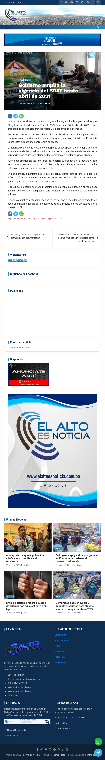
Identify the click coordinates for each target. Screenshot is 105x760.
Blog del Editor (62, 640)
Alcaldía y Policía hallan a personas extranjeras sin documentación (27, 236)
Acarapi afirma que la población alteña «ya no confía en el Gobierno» (25, 558)
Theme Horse (58, 755)
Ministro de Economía (37, 219)
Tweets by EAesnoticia (19, 347)
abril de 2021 (22, 219)
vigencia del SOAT (55, 219)
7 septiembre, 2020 (27, 103)
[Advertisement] (52, 313)
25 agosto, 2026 (13, 613)
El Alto (10, 549)
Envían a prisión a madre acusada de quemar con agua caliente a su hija (26, 606)
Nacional (25, 80)
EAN (40, 103)
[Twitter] (15, 116)
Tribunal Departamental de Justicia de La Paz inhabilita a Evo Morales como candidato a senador (76, 237)
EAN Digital (28, 565)
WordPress (92, 755)
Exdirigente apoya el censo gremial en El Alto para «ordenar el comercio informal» (77, 558)
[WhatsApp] (21, 116)
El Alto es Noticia (31, 755)
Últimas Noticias (16, 519)
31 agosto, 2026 (13, 565)
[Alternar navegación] (7, 27)
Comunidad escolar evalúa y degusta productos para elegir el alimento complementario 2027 (75, 606)
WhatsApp (60, 651)
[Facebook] (10, 116)
